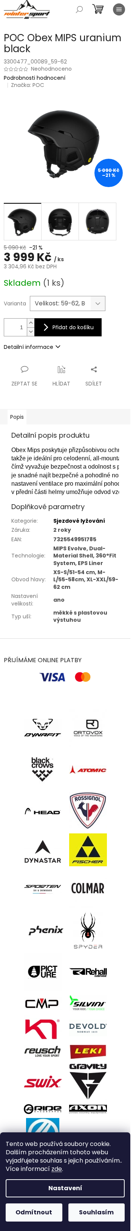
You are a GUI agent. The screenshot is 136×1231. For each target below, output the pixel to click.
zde (56, 1168)
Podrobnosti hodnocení (34, 78)
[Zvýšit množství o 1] (30, 323)
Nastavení (65, 1188)
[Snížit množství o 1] (30, 331)
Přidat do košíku (73, 327)
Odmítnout (33, 1212)
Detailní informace (28, 347)
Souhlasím (96, 1212)
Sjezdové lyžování (79, 521)
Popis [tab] (17, 417)
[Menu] (119, 9)
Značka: (27, 85)
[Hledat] (79, 9)
